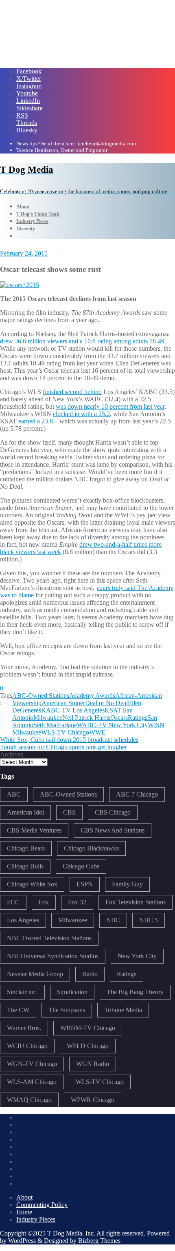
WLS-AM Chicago (32, 1081)
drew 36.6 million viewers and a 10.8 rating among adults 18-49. (83, 341)
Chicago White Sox (32, 884)
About (24, 1197)
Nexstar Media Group (35, 974)
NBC (113, 920)
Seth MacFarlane (55, 724)
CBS (69, 812)
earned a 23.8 (35, 421)
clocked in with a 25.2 (81, 413)
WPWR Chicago (92, 1099)
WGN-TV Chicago (32, 1063)
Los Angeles (23, 920)
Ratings (137, 717)
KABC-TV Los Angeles (73, 710)
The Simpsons (66, 1009)
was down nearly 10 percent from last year (110, 406)
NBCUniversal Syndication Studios (52, 956)
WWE (97, 732)
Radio (90, 974)
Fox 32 (77, 902)
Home (24, 1212)
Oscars (119, 717)
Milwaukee (47, 717)
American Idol (25, 812)
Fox (44, 902)
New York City (137, 956)
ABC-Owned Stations (40, 695)
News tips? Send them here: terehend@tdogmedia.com (76, 143)
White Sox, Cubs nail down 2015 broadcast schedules (69, 739)
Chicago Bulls (25, 866)
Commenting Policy (42, 1204)
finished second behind (72, 391)
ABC (14, 794)
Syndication (72, 991)
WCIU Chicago (27, 1045)
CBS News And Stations (112, 830)
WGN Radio (92, 1063)
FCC (13, 902)
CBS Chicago (113, 812)
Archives (11, 754)
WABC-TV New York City (112, 724)
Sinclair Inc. (22, 991)
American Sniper (63, 702)
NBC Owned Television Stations (49, 938)
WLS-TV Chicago (65, 732)
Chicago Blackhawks (91, 848)
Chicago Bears (26, 848)
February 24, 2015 (24, 253)
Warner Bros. (24, 1027)
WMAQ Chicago (29, 1099)
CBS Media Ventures (34, 830)
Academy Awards (92, 695)
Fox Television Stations (135, 902)
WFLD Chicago (88, 1045)
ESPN (85, 884)
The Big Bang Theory (135, 991)
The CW (18, 1009)
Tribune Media (123, 1009)
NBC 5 (148, 920)
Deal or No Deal (106, 702)
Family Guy (127, 884)
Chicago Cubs (81, 866)
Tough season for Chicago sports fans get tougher (63, 746)
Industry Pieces (35, 1219)
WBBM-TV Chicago (87, 1027)
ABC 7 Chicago (137, 794)
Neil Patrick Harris (86, 717)
